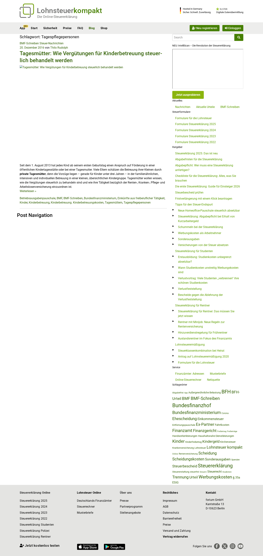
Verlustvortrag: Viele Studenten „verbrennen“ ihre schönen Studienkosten (208, 281)
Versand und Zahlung (177, 530)
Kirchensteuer (228, 441)
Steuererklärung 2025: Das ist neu (196, 153)
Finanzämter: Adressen (189, 373)
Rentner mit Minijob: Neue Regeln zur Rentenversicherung (201, 324)
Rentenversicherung (188, 454)
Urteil (193, 477)
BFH (226, 392)
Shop (104, 28)
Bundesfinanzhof (191, 405)
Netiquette (213, 379)
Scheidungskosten (188, 459)
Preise (67, 28)
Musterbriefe (218, 373)
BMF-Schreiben (29, 43)
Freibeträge (232, 431)
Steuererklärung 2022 (33, 518)
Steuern (203, 472)
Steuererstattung (180, 471)
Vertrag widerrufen (175, 536)
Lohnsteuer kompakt (224, 447)
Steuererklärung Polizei (34, 530)
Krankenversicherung (183, 447)
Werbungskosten (215, 477)
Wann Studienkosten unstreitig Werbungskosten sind (208, 270)
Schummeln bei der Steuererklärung (200, 227)
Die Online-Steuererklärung (57, 17)
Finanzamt (182, 430)
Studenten (227, 472)
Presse (124, 500)
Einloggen (234, 28)
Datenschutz (171, 512)
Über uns (126, 492)
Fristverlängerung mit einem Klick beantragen (203, 198)
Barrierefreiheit (172, 518)
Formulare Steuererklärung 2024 (195, 130)
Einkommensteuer (211, 419)
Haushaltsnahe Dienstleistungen (216, 436)
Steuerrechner (86, 506)
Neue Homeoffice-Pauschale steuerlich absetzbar (209, 210)
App (22, 28)
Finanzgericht (204, 430)
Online (175, 454)
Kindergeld (211, 441)
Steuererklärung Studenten (37, 524)
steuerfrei (194, 472)
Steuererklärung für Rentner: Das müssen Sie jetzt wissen (206, 314)
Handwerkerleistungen (184, 436)
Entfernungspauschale (183, 425)
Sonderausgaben (188, 239)
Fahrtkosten (222, 424)
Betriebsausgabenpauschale (37, 198)
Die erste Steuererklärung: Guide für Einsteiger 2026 (207, 186)
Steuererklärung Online (35, 492)
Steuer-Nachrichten (52, 43)
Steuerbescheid (184, 466)
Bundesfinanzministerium (100, 198)
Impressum (170, 500)
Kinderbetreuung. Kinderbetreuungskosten (77, 202)
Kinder (24, 202)
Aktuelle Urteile (205, 107)
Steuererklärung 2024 (33, 506)
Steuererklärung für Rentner (192, 305)
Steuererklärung (215, 466)
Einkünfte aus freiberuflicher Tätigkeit (141, 198)
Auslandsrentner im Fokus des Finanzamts (205, 338)
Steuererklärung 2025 (33, 500)
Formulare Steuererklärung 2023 (195, 136)
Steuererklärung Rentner (35, 536)
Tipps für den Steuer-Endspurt (194, 204)
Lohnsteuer (200, 447)
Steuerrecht (214, 471)
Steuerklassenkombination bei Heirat (201, 350)
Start (34, 28)
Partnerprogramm (131, 506)
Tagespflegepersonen (137, 202)
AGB (165, 506)
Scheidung (207, 453)
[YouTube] (240, 546)
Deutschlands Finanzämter (94, 500)
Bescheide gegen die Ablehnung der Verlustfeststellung (200, 297)
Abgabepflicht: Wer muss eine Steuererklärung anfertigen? (204, 168)
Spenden (235, 459)
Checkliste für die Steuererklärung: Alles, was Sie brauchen (205, 178)
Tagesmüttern (113, 202)
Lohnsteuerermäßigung (190, 344)
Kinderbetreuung (39, 202)
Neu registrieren (206, 28)
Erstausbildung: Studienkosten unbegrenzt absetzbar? (204, 259)
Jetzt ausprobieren (188, 94)
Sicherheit (50, 28)
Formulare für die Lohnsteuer (193, 118)
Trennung (180, 477)
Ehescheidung (184, 418)
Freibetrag (221, 431)
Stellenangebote (130, 512)
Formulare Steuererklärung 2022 (195, 142)
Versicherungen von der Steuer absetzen (203, 245)
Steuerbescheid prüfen (189, 192)
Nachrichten (182, 107)
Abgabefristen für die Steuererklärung (198, 159)
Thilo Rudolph (59, 47)
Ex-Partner (205, 424)
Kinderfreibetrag (193, 442)
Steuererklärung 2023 (33, 512)
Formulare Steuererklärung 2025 (195, 124)
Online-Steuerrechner (188, 379)
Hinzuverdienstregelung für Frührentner (202, 332)
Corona (225, 413)
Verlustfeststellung (190, 289)
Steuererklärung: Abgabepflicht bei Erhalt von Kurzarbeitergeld (206, 219)
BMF (59, 198)
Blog (92, 28)
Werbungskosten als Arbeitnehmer (199, 233)
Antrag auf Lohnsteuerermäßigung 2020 (203, 356)
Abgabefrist (178, 392)
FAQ (80, 28)
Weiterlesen (28, 191)
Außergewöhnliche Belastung (204, 392)
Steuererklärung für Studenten (194, 251)
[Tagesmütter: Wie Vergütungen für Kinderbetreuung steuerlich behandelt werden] (93, 114)
